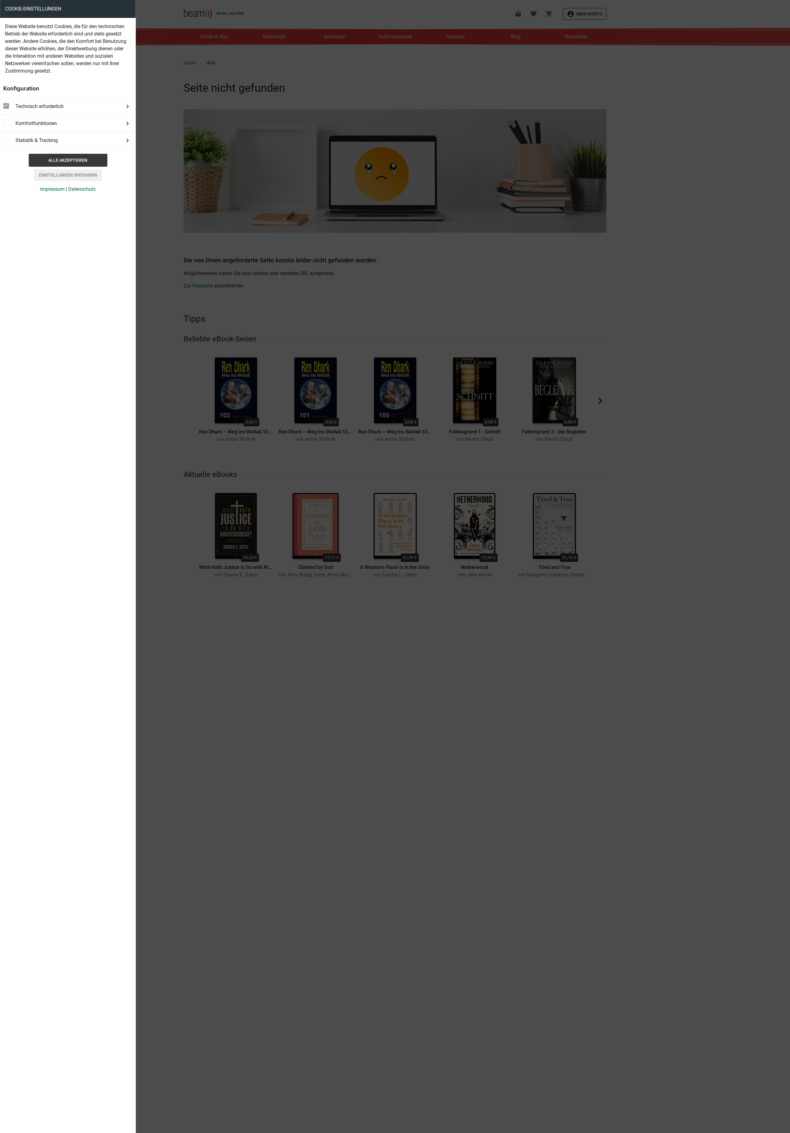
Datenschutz (82, 189)
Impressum (52, 189)
